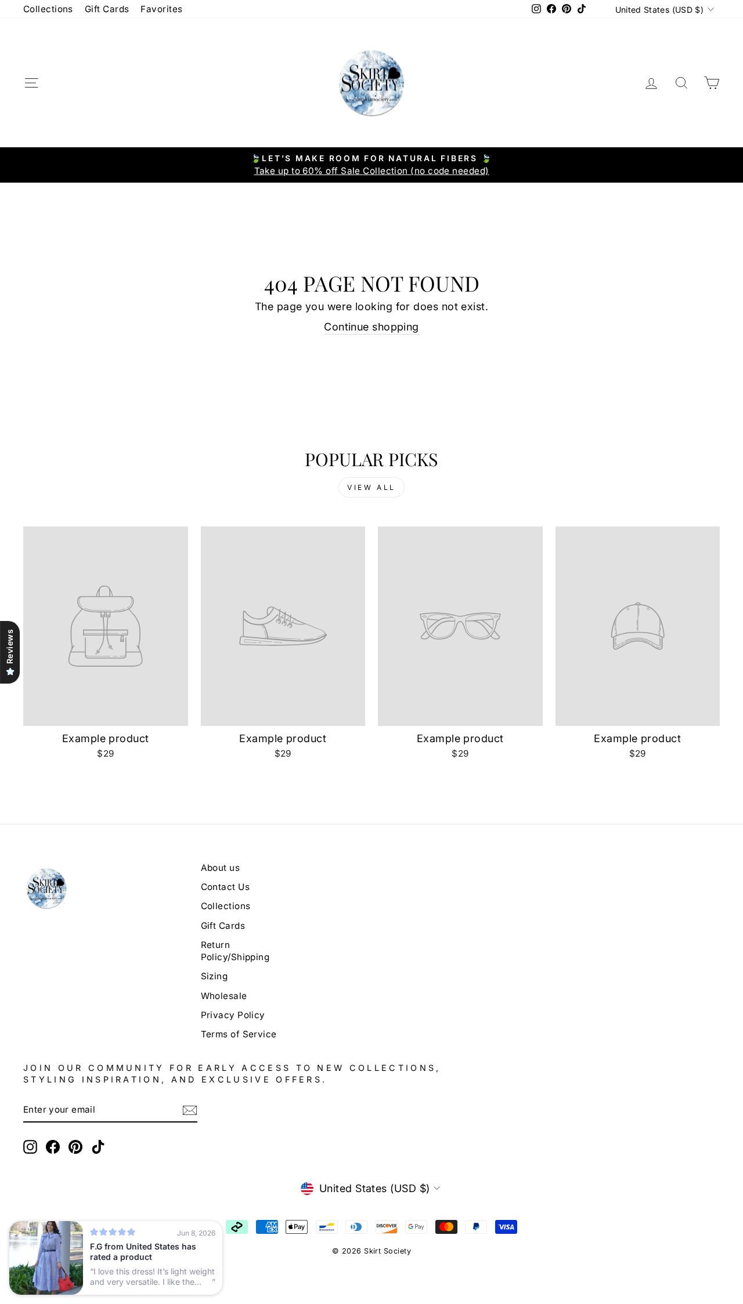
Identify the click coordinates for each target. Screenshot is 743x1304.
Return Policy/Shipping (235, 950)
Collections (48, 8)
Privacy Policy (233, 1014)
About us (220, 867)
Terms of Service (239, 1034)
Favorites (161, 8)
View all (371, 487)
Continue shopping (371, 327)
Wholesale (224, 995)
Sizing (214, 976)
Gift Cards (107, 8)
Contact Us (225, 886)
